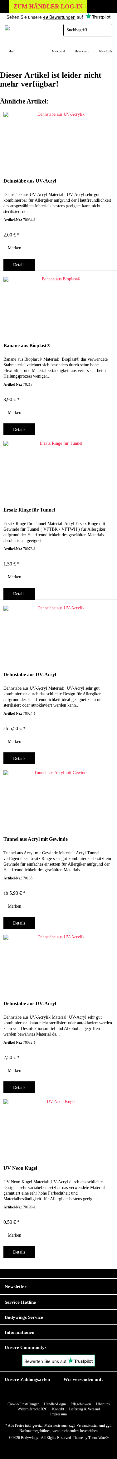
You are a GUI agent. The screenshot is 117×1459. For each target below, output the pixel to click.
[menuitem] (11, 47)
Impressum (58, 1414)
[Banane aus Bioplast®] (58, 305)
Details (19, 265)
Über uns (103, 1404)
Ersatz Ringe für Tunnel (29, 509)
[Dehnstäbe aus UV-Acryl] (58, 140)
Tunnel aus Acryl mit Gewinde (35, 839)
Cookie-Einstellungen (23, 1404)
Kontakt (58, 1409)
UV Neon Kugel (20, 1168)
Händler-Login (55, 1404)
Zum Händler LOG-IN (48, 6)
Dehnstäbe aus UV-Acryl (29, 180)
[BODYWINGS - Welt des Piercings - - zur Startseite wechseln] (29, 30)
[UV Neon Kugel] (58, 1127)
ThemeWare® (98, 1437)
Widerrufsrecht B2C (32, 1409)
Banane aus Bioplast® (26, 345)
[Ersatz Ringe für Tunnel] (58, 469)
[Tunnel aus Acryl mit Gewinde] (58, 798)
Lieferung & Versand (84, 1409)
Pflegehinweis (81, 1404)
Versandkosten (87, 1425)
